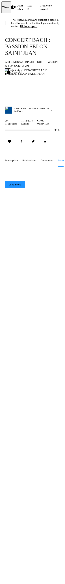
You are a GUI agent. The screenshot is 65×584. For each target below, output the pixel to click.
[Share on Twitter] (33, 141)
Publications (29, 160)
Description (11, 160)
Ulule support (28, 26)
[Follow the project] (9, 141)
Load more (15, 184)
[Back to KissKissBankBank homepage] (13, 7)
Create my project (46, 7)
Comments (47, 160)
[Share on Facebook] (21, 141)
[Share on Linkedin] (44, 141)
